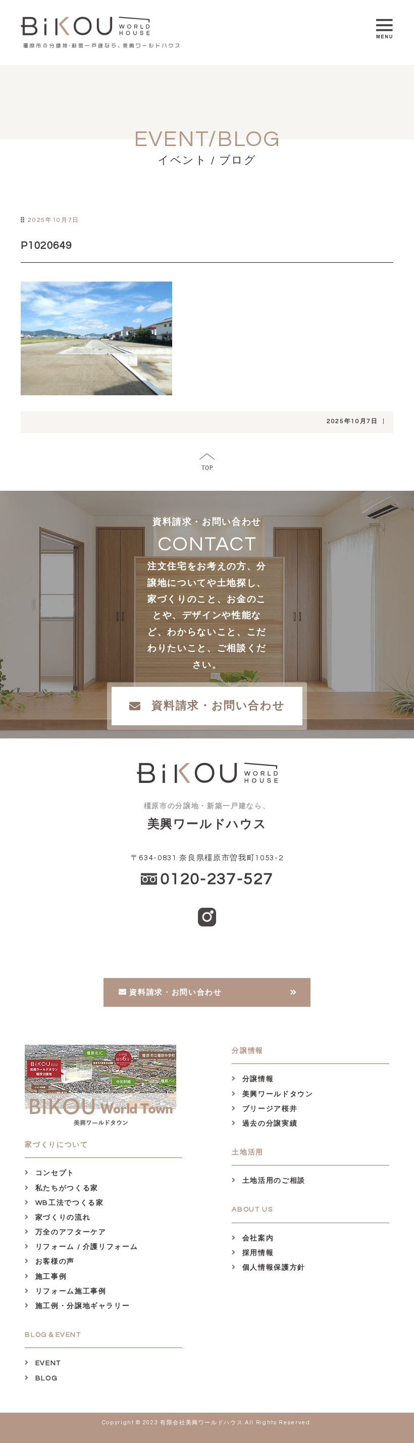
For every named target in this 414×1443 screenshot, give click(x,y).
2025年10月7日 (352, 421)
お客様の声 (54, 1261)
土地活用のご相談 (272, 1180)
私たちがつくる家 (65, 1188)
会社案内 (257, 1238)
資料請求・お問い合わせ (218, 706)
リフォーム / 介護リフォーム (85, 1246)
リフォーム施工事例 (69, 1291)
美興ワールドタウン (276, 1094)
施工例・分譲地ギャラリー (81, 1306)
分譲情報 (257, 1079)
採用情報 (257, 1252)
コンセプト (54, 1173)
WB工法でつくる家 (68, 1202)
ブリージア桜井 (268, 1108)
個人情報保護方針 (272, 1267)
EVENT (47, 1363)
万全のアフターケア (69, 1232)
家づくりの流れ (61, 1217)
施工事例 (50, 1276)
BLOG (45, 1378)
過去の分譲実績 (268, 1123)
